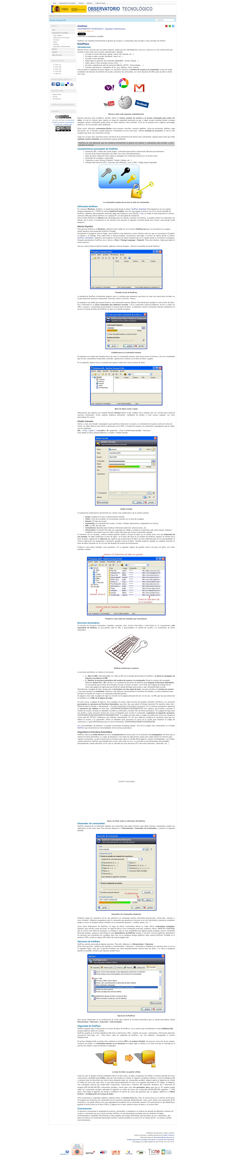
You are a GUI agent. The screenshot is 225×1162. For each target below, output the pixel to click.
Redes (55, 42)
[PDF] (166, 27)
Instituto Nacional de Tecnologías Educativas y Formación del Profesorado (150, 1139)
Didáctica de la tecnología (61, 37)
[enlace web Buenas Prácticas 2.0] (77, 1155)
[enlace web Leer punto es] (115, 1155)
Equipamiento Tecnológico (67, 3)
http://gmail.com (91, 430)
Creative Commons (168, 1135)
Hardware (56, 40)
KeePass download (139, 209)
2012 (55, 67)
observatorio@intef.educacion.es (164, 1137)
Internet (81, 3)
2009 (55, 73)
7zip (141, 213)
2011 (55, 69)
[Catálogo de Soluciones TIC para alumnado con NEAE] (154, 1155)
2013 (55, 65)
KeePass (82, 26)
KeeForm (80, 728)
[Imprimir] (169, 27)
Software (89, 3)
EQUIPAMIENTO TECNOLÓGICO (90, 29)
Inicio (54, 3)
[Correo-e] (173, 27)
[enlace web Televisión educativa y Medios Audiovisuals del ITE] (141, 1155)
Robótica (56, 44)
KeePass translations (85, 238)
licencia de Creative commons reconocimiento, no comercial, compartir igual (63, 122)
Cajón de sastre (100, 3)
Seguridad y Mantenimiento (115, 29)
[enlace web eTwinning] (128, 1155)
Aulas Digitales (57, 35)
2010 (55, 71)
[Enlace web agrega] (90, 1155)
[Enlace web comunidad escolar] (102, 1155)
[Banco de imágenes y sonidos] (166, 1155)
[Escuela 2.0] (64, 1155)
